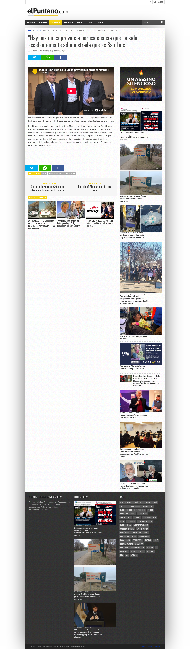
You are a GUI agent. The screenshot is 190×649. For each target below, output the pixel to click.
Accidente (150, 551)
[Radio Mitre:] (100, 218)
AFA (127, 555)
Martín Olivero (142, 529)
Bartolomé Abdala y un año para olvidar (95, 188)
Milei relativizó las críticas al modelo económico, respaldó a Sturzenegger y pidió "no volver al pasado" (88, 633)
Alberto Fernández (141, 525)
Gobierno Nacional (127, 529)
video (122, 521)
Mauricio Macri (126, 510)
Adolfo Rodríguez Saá (148, 502)
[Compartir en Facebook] (60, 59)
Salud (156, 540)
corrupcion (137, 540)
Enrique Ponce (139, 510)
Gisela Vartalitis (149, 517)
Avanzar (150, 547)
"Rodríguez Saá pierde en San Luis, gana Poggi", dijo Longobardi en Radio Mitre (69, 223)
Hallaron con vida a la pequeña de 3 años (133, 337)
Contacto (157, 646)
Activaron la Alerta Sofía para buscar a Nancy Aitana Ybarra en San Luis (134, 368)
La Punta (137, 517)
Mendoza (134, 555)
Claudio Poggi (134, 506)
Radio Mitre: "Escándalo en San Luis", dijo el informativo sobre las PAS (99, 223)
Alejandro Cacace (137, 551)
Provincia (55, 22)
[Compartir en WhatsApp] (47, 59)
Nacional (68, 22)
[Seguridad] (141, 101)
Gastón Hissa (125, 532)
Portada (31, 22)
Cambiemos (124, 551)
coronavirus (142, 514)
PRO (121, 555)
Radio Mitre (70, 173)
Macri (44, 173)
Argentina (139, 544)
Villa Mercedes (147, 506)
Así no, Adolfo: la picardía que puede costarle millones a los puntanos (133, 198)
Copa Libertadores (145, 521)
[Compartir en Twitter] (34, 59)
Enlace (150, 646)
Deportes (81, 22)
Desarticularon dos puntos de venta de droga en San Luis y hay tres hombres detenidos (132, 235)
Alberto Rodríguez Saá (129, 502)
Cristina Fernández (127, 514)
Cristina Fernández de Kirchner (132, 547)
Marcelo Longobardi (56, 173)
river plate (137, 532)
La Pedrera (131, 521)
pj (156, 547)
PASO (146, 532)
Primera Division (126, 544)
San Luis (43, 22)
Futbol (150, 510)
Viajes (92, 22)
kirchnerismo (144, 536)
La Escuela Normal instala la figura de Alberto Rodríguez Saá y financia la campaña (134, 485)
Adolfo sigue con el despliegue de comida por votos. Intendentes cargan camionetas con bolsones (41, 224)
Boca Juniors (125, 540)
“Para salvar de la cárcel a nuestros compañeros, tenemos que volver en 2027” (133, 415)
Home (30, 30)
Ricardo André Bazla (128, 536)
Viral (100, 22)
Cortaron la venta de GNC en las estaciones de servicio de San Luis (48, 188)
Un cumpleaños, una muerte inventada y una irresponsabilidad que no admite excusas (134, 136)
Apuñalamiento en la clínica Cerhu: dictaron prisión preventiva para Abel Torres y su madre (134, 452)
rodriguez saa (125, 525)
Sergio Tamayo (125, 517)
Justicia (148, 540)
